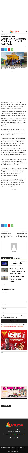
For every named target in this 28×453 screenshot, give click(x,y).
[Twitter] (5, 49)
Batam (10, 34)
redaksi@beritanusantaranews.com (17, 434)
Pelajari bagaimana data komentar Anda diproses (12, 326)
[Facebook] (2, 49)
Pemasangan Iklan (14, 447)
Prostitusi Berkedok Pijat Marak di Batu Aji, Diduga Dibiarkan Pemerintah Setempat (18, 263)
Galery (7, 449)
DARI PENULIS (18, 258)
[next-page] (4, 284)
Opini (21, 447)
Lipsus (24, 447)
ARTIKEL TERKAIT (7, 258)
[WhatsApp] (12, 49)
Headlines (9, 36)
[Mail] (14, 438)
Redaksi (6, 46)
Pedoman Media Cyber (5, 447)
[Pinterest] (9, 49)
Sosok (15, 449)
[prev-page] (2, 284)
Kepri (7, 34)
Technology (19, 449)
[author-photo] (14, 249)
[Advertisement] (14, 15)
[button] (2, 31)
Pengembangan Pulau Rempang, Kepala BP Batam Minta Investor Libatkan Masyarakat (20, 236)
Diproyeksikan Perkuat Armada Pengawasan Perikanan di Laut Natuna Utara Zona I (6, 236)
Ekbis (11, 449)
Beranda (3, 34)
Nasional (13, 36)
